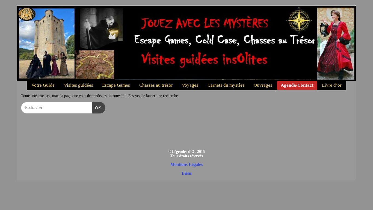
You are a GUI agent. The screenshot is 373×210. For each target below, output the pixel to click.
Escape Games (116, 85)
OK (96, 107)
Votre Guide (43, 85)
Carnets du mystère (226, 85)
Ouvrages (263, 85)
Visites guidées (78, 85)
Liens (187, 173)
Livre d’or (332, 85)
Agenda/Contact (297, 85)
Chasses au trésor (156, 85)
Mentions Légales (186, 164)
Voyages (190, 85)
